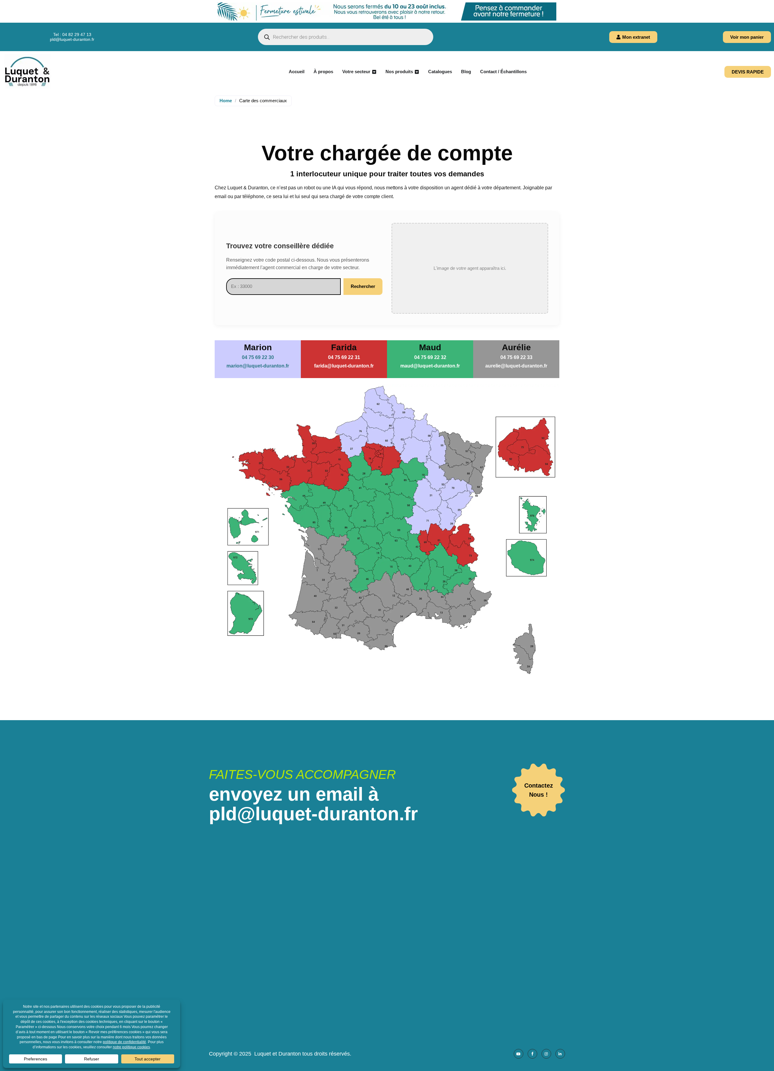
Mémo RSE (384, 1007)
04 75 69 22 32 (430, 357)
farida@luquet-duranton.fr (344, 365)
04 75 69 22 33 (516, 357)
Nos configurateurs (392, 930)
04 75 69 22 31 (344, 357)
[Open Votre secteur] (374, 71)
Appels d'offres (388, 947)
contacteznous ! (538, 790)
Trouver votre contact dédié (401, 913)
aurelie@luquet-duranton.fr (516, 365)
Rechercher (363, 286)
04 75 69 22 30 (258, 357)
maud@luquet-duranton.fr (430, 365)
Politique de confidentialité (400, 998)
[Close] (769, 4)
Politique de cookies (394, 990)
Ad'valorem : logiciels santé (509, 964)
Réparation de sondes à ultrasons (408, 939)
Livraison (382, 956)
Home (226, 100)
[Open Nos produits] (417, 71)
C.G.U (379, 973)
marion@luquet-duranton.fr (257, 365)
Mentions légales (390, 981)
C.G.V (378, 964)
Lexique (381, 1015)
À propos (382, 905)
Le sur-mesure (387, 922)
